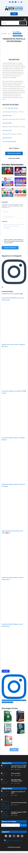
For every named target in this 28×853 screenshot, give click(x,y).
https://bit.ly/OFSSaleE (10, 141)
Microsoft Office (15, 773)
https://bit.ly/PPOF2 (7, 123)
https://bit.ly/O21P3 (7, 130)
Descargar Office (17, 33)
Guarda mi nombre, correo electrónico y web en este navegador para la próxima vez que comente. (14, 241)
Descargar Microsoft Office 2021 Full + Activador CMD (18, 766)
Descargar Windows (18, 35)
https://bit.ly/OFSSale (13, 108)
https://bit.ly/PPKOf (7, 115)
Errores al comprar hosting (18, 802)
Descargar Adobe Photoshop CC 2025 (16, 780)
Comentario (4, 221)
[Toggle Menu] (25, 19)
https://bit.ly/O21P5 (7, 138)
